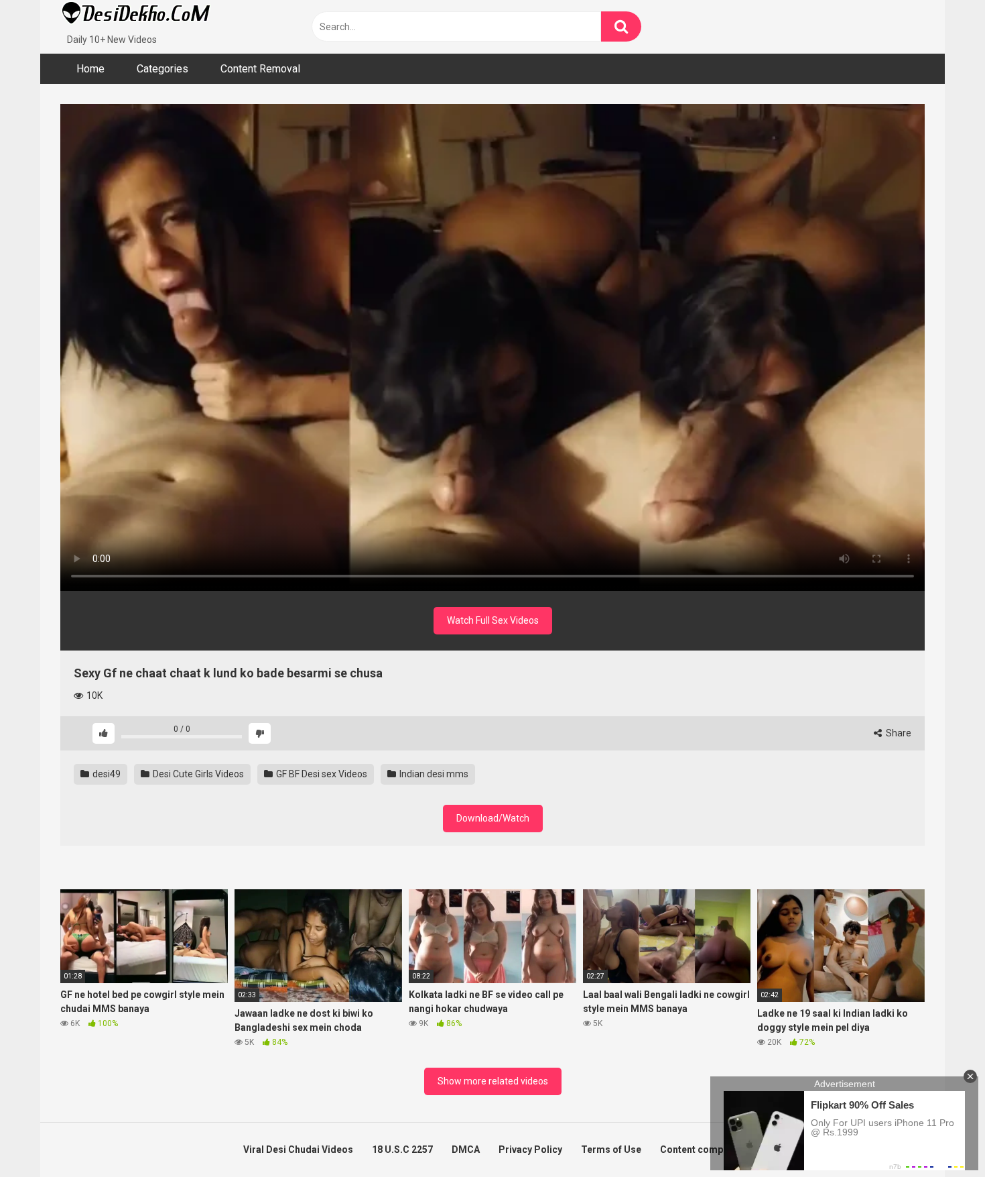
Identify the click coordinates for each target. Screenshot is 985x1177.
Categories (162, 68)
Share (897, 733)
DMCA (466, 1149)
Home (90, 68)
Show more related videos (493, 1081)
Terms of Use (611, 1149)
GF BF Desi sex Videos (320, 774)
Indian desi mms (432, 774)
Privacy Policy (530, 1149)
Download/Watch (492, 818)
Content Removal (260, 68)
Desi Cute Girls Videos (197, 774)
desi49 (105, 774)
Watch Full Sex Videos (493, 620)
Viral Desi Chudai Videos (298, 1149)
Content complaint (701, 1149)
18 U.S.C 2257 (402, 1149)
